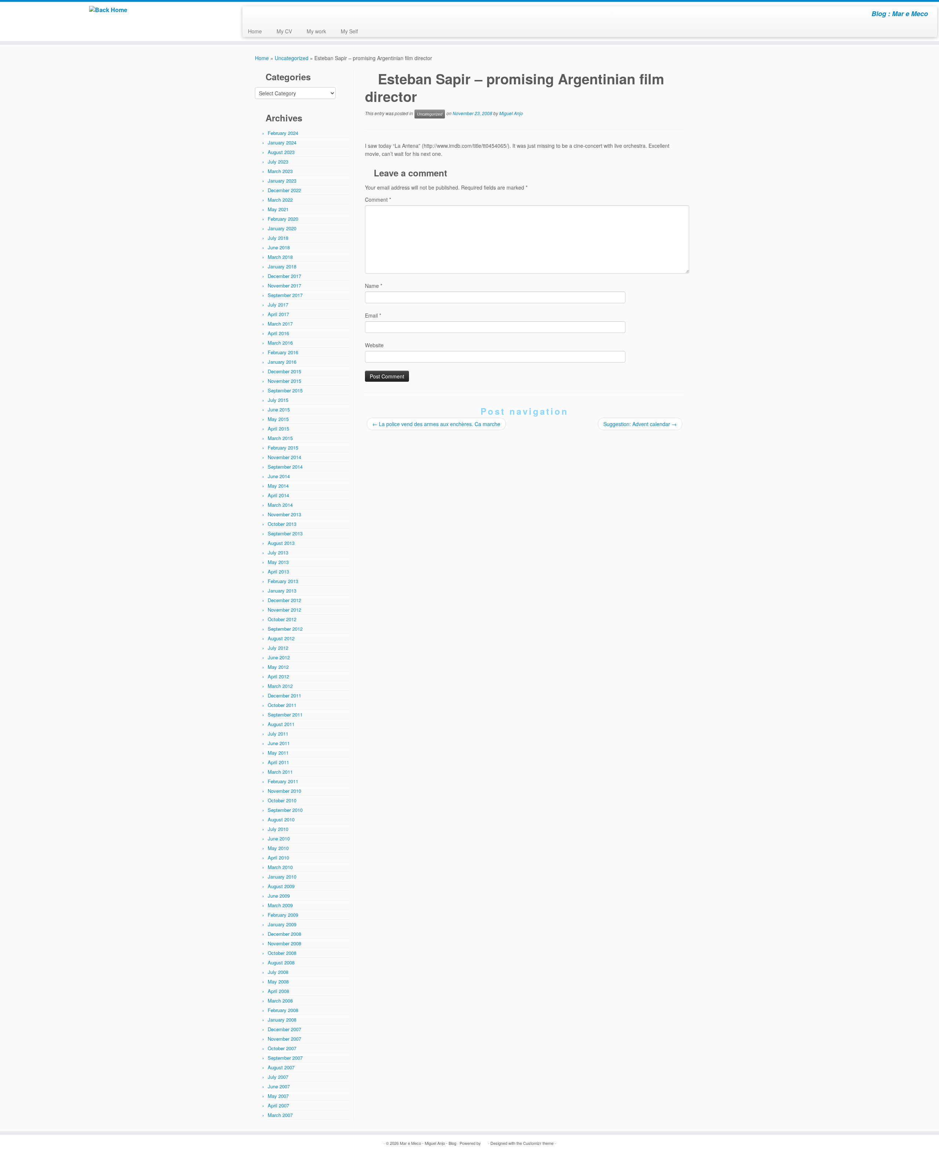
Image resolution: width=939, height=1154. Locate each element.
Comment (378, 199)
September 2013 (285, 533)
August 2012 (281, 638)
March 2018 (280, 256)
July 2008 (278, 971)
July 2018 (278, 237)
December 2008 (284, 933)
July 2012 (278, 647)
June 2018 (279, 247)
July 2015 (278, 399)
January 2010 (282, 876)
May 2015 (278, 418)
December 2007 (284, 1029)
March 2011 (280, 771)
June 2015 (279, 409)
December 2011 (284, 695)
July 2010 (278, 828)
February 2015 (283, 447)
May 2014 (278, 485)
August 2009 (281, 886)
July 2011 (278, 733)
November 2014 (284, 457)
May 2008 (278, 981)
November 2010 (284, 790)
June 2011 (279, 743)
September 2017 (285, 295)
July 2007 (278, 1076)
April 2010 (278, 857)
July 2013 (278, 552)
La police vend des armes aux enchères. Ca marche (436, 424)
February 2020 (283, 218)
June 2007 (279, 1086)
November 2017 (284, 285)
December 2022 (284, 190)
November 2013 (284, 514)
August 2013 (281, 542)
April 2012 (278, 676)
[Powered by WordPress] (484, 1141)
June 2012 (279, 657)
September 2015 (285, 390)
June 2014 (279, 476)
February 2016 (283, 352)
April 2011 (278, 762)
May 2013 (278, 561)
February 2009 (283, 914)
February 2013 (283, 581)
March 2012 (280, 685)
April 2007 (278, 1105)
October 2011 (282, 704)
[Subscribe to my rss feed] (253, 14)
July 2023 (278, 161)
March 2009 (280, 905)
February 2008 (283, 1010)
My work (316, 31)
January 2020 (282, 228)
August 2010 (281, 819)
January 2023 (282, 180)
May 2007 (278, 1095)
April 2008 (278, 991)
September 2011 (285, 714)
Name (373, 285)
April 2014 (278, 495)
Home (255, 31)
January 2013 (282, 590)
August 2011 (281, 724)
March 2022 (280, 199)
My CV (284, 31)
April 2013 (278, 571)
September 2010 (285, 809)
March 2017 (280, 323)
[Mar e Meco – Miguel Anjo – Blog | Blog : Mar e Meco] (108, 10)
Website (374, 345)
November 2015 (284, 380)
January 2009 (282, 924)
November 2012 (284, 609)
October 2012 (282, 619)
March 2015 (280, 438)
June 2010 (279, 838)
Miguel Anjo (511, 113)
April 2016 (278, 333)
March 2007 (280, 1114)
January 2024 (282, 142)
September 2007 (285, 1057)
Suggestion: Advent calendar (640, 424)
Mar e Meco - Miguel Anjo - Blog (428, 1143)
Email (373, 315)
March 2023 (280, 171)
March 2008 (280, 1000)
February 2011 (283, 781)
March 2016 (280, 342)
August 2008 (281, 962)
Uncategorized (291, 58)
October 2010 (282, 800)
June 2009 (279, 895)
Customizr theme (538, 1143)
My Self (349, 31)
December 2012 (284, 600)
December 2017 (284, 275)
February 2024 (283, 132)
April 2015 (278, 428)
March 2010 (280, 867)
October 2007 (282, 1048)
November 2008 (284, 943)
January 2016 (282, 361)
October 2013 (282, 523)
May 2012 (278, 666)
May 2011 (278, 752)
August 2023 (281, 152)
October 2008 (282, 952)
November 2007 (284, 1038)
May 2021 (278, 209)
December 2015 (284, 371)
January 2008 (282, 1019)
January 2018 (282, 266)
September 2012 (285, 628)
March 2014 (280, 504)
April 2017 (278, 314)
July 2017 (278, 304)
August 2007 (281, 1067)
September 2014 (285, 466)
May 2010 (278, 848)
